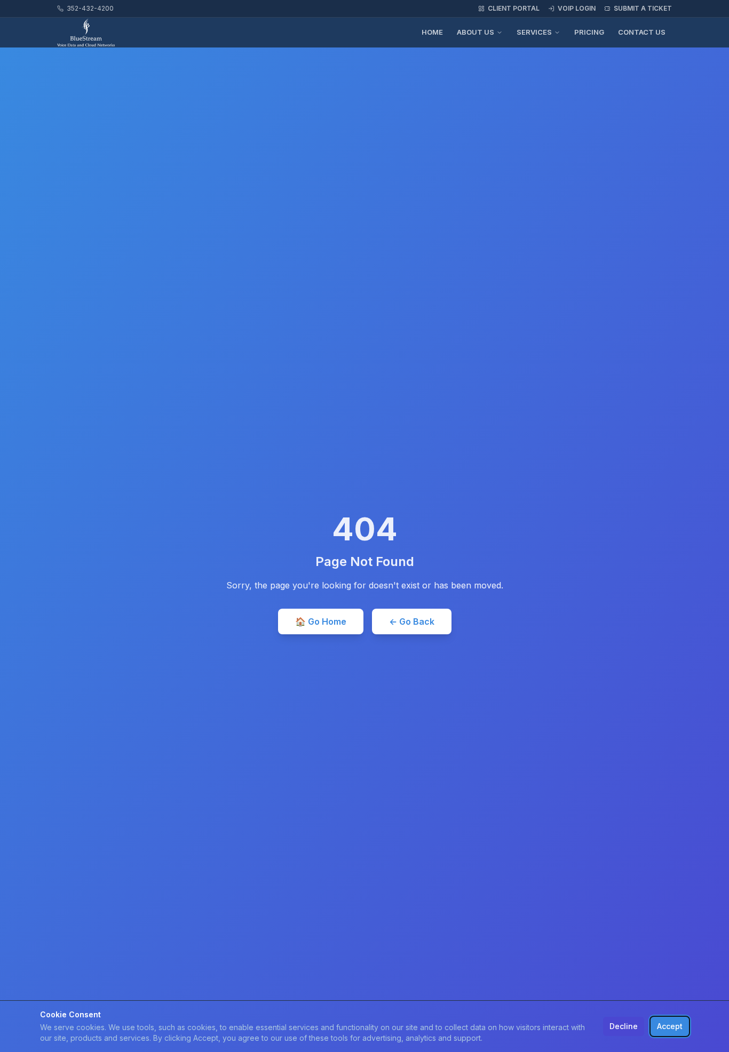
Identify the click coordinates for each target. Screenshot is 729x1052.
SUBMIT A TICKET (643, 8)
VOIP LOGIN (577, 8)
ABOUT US (475, 32)
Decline (623, 1026)
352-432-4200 (90, 8)
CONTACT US (641, 32)
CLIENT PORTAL (514, 8)
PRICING (589, 32)
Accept (670, 1026)
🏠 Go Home (320, 621)
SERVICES (534, 32)
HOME (432, 32)
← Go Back (411, 621)
